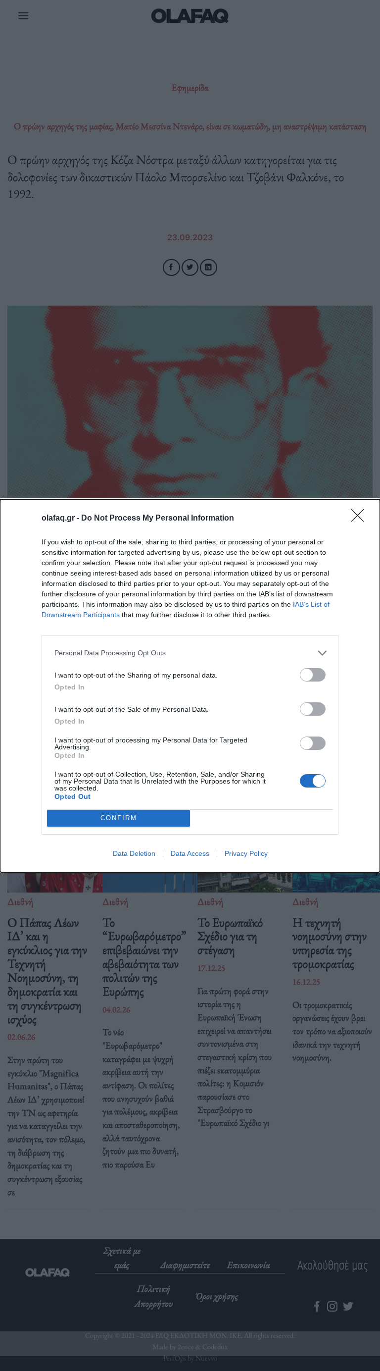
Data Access (190, 853)
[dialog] (190, 685)
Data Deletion (134, 853)
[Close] (360, 518)
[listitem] (190, 653)
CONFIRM (118, 818)
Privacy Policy (246, 853)
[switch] (313, 675)
